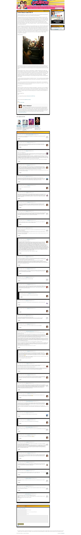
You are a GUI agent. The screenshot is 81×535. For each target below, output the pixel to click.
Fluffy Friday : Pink (31, 125)
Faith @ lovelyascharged (29, 134)
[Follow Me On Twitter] (56, 16)
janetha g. (27, 300)
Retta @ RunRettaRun (29, 427)
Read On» (56, 13)
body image (22, 102)
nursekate (27, 470)
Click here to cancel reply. (22, 508)
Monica (27, 150)
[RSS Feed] (60, 16)
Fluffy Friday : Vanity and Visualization (37, 126)
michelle (27, 412)
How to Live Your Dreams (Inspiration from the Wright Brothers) (26, 126)
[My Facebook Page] (52, 16)
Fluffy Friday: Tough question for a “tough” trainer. (20, 126)
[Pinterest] (58, 16)
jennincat (28, 142)
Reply (19, 138)
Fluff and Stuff (21, 11)
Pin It (18, 101)
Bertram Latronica (28, 478)
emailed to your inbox (27, 99)
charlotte (27, 462)
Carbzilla (27, 363)
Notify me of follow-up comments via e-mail (24, 525)
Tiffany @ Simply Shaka (29, 401)
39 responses (56, 29)
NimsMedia (62, 533)
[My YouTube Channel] (54, 16)
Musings (26, 11)
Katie (27, 176)
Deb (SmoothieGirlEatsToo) (30, 331)
